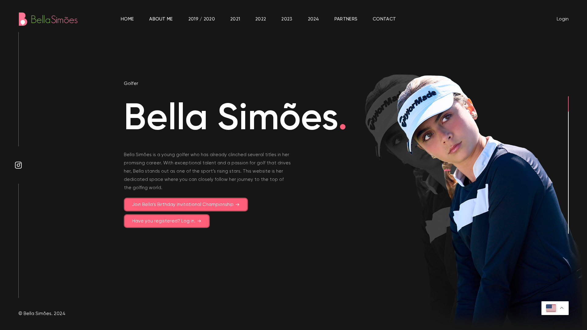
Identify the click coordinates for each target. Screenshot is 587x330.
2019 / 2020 (201, 19)
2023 (286, 19)
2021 (235, 19)
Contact (384, 19)
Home (127, 19)
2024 (313, 19)
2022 (260, 19)
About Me (161, 19)
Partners (345, 19)
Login (563, 19)
